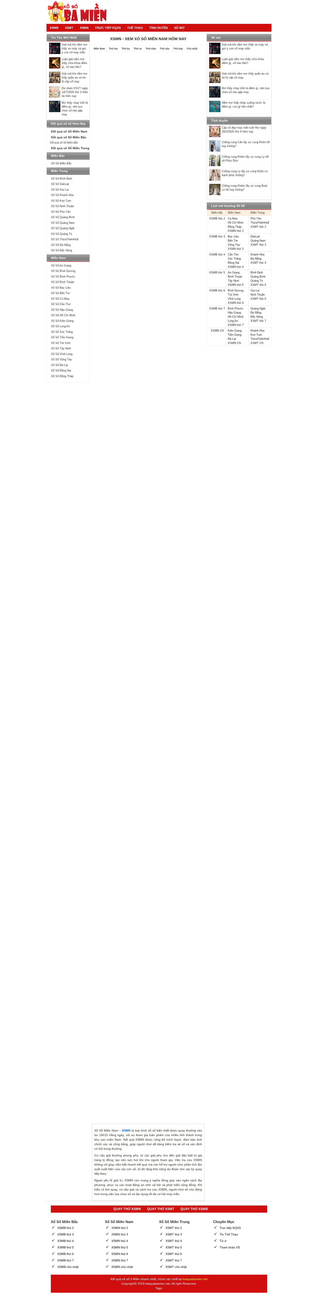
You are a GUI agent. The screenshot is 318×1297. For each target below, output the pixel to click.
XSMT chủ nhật (176, 1267)
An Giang (233, 272)
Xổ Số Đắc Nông (61, 250)
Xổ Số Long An (60, 326)
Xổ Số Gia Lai (60, 189)
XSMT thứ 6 (258, 298)
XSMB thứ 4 (217, 254)
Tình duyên (158, 27)
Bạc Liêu (233, 236)
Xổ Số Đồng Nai (61, 370)
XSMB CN (217, 330)
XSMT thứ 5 (258, 284)
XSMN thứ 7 (236, 325)
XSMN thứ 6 (236, 302)
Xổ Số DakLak (60, 184)
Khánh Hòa (257, 254)
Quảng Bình (258, 276)
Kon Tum (256, 334)
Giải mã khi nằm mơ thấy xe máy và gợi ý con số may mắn (74, 48)
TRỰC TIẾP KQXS (108, 27)
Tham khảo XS (230, 1247)
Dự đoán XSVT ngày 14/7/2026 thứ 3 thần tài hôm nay (75, 92)
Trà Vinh (233, 294)
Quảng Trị (257, 280)
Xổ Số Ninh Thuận (62, 206)
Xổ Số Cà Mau (60, 298)
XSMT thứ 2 (258, 226)
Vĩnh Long (234, 298)
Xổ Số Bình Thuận (62, 282)
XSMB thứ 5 (217, 272)
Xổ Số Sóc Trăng (62, 332)
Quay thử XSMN (127, 1209)
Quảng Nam (258, 240)
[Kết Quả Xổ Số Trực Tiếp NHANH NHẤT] (79, 12)
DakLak (255, 236)
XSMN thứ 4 (236, 266)
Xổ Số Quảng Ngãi (62, 228)
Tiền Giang (234, 334)
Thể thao (135, 27)
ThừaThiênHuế (260, 222)
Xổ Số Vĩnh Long (61, 354)
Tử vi (223, 1241)
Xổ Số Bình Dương (63, 271)
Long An (233, 320)
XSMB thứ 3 (217, 236)
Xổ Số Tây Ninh (61, 348)
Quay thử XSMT (160, 1209)
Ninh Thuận (258, 294)
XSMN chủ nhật (122, 1267)
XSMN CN (234, 343)
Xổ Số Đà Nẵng (61, 245)
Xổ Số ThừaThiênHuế (64, 239)
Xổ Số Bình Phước (63, 276)
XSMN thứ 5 (236, 284)
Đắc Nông (257, 316)
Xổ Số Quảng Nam (63, 222)
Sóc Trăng (234, 258)
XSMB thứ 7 (217, 308)
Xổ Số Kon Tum (61, 200)
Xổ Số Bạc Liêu (61, 287)
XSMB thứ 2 (217, 218)
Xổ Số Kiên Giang (62, 320)
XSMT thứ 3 (258, 244)
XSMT (69, 27)
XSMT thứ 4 (258, 262)
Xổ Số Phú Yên (61, 211)
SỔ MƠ (179, 27)
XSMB (54, 27)
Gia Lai (255, 290)
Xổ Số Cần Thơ (61, 304)
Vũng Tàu (234, 244)
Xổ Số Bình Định (61, 178)
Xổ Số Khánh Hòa (62, 195)
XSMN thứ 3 (236, 248)
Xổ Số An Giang (61, 265)
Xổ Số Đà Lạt (59, 365)
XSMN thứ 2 (236, 230)
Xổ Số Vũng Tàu (61, 359)
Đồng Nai (233, 262)
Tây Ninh (233, 280)
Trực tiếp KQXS (230, 1228)
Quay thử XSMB (194, 1209)
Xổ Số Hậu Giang (62, 309)
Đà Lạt (232, 338)
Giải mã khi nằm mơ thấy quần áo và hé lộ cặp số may (74, 77)
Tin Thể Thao (229, 1234)
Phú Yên (256, 218)
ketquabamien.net (195, 1279)
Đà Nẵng (256, 258)
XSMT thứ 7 (258, 320)
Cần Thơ (233, 254)
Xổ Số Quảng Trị (61, 234)
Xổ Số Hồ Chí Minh (63, 315)
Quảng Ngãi (258, 308)
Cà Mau (233, 218)
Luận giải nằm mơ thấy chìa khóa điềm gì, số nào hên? (74, 63)
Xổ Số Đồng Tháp (62, 376)
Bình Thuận (235, 276)
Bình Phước (235, 308)
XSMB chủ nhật (68, 1267)
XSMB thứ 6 (217, 290)
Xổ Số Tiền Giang (62, 337)
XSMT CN (257, 343)
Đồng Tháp (234, 226)
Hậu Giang (234, 312)
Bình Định (257, 272)
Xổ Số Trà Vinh (60, 343)
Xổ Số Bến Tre (60, 293)
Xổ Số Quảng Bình (63, 217)
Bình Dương (235, 290)
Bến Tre (233, 240)
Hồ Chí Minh (235, 222)
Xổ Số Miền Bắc (61, 163)
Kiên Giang (235, 330)
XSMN (84, 27)
